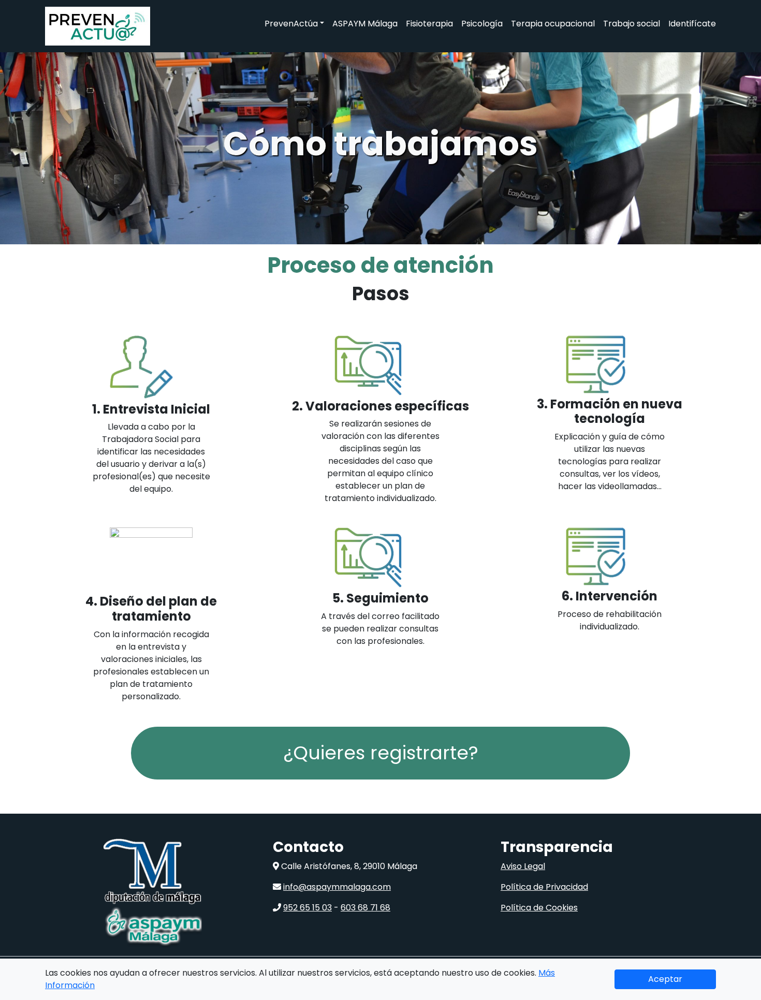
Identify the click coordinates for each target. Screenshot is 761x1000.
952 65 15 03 (307, 908)
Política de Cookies (539, 908)
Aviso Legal (523, 866)
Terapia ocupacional (553, 24)
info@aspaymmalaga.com (337, 887)
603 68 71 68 (365, 908)
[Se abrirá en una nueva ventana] (153, 871)
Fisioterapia (429, 24)
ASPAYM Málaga (365, 24)
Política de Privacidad (544, 887)
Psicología (482, 24)
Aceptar (665, 979)
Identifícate (692, 24)
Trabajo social (631, 24)
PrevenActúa (291, 24)
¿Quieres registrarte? (380, 753)
